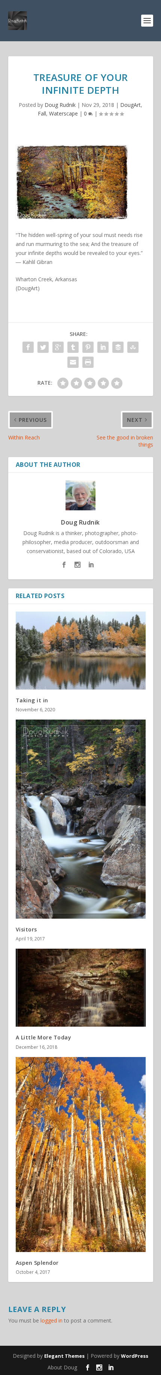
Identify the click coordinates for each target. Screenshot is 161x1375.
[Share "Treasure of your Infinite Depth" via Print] (87, 362)
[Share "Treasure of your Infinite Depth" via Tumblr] (73, 347)
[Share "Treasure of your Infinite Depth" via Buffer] (117, 347)
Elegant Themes (64, 1356)
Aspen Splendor (37, 1262)
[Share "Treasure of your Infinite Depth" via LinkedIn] (102, 347)
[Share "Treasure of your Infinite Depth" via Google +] (58, 347)
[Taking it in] (81, 651)
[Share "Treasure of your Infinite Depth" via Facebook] (28, 347)
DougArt (130, 104)
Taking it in (32, 700)
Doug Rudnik (60, 104)
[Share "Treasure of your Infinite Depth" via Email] (73, 362)
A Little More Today (44, 1037)
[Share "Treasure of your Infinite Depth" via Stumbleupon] (132, 347)
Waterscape (63, 113)
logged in (51, 1320)
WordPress (134, 1356)
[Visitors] (81, 819)
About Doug (62, 1367)
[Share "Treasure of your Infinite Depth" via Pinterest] (87, 347)
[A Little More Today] (81, 988)
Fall (42, 113)
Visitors (26, 929)
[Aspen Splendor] (81, 1154)
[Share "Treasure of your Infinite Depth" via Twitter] (43, 347)
